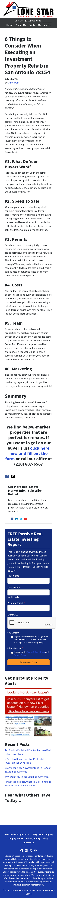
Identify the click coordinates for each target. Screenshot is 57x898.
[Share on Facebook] (7, 476)
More (46, 25)
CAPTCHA (12, 614)
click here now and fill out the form (27, 453)
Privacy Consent (15, 648)
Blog (45, 838)
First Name (13, 576)
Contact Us (35, 25)
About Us (21, 25)
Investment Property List (17, 834)
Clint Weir (13, 82)
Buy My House (16, 838)
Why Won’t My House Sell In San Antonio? (27, 777)
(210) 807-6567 (33, 20)
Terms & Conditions (36, 652)
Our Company (46, 834)
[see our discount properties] (28, 712)
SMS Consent (13, 632)
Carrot (28, 893)
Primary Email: (16, 603)
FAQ (35, 834)
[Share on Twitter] (13, 476)
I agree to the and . (31, 654)
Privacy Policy (20, 655)
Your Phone (13, 587)
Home (9, 25)
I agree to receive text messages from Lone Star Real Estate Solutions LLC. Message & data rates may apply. (31, 639)
